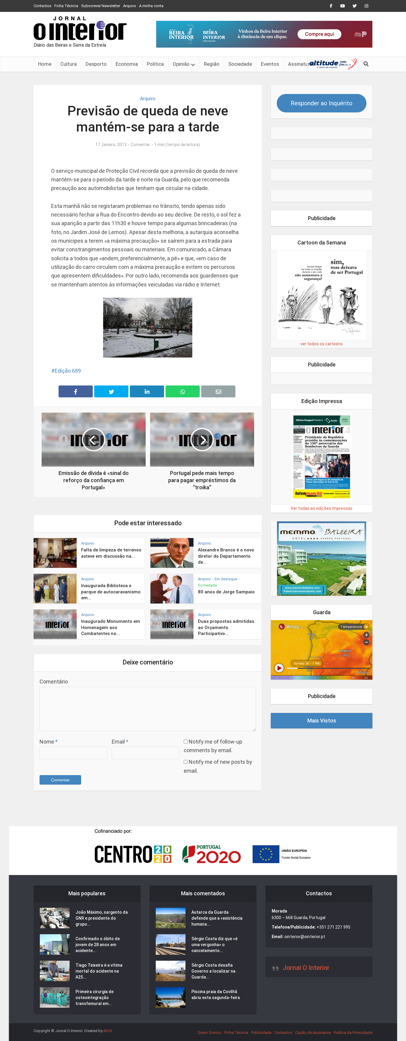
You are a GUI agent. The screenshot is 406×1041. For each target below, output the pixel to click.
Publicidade (261, 1032)
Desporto (96, 64)
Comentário (54, 681)
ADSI (107, 1031)
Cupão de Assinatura (313, 1032)
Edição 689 (68, 371)
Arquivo (129, 6)
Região (211, 64)
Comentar (140, 144)
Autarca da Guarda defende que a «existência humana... (217, 918)
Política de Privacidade (353, 1032)
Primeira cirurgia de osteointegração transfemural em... (94, 997)
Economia (127, 64)
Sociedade (240, 64)
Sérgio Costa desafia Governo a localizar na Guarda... (213, 971)
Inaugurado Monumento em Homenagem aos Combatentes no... (110, 627)
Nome (49, 742)
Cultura (68, 64)
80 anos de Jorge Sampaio (226, 592)
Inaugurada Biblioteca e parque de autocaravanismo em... (111, 592)
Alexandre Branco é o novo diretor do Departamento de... (226, 556)
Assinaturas (301, 64)
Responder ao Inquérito (322, 103)
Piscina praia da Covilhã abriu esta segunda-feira (215, 994)
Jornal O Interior (306, 967)
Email (120, 742)
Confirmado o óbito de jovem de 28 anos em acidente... (97, 944)
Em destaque (226, 579)
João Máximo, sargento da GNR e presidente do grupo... (101, 918)
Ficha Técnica (66, 6)
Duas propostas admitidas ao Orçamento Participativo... (226, 627)
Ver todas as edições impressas (322, 508)
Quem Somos (209, 1032)
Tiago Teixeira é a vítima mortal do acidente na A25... (98, 971)
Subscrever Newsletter (100, 6)
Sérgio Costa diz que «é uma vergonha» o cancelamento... (214, 944)
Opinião (181, 64)
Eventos (270, 64)
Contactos (42, 6)
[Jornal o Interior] (80, 28)
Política (155, 64)
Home (44, 64)
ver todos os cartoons (321, 343)
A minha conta (151, 6)
